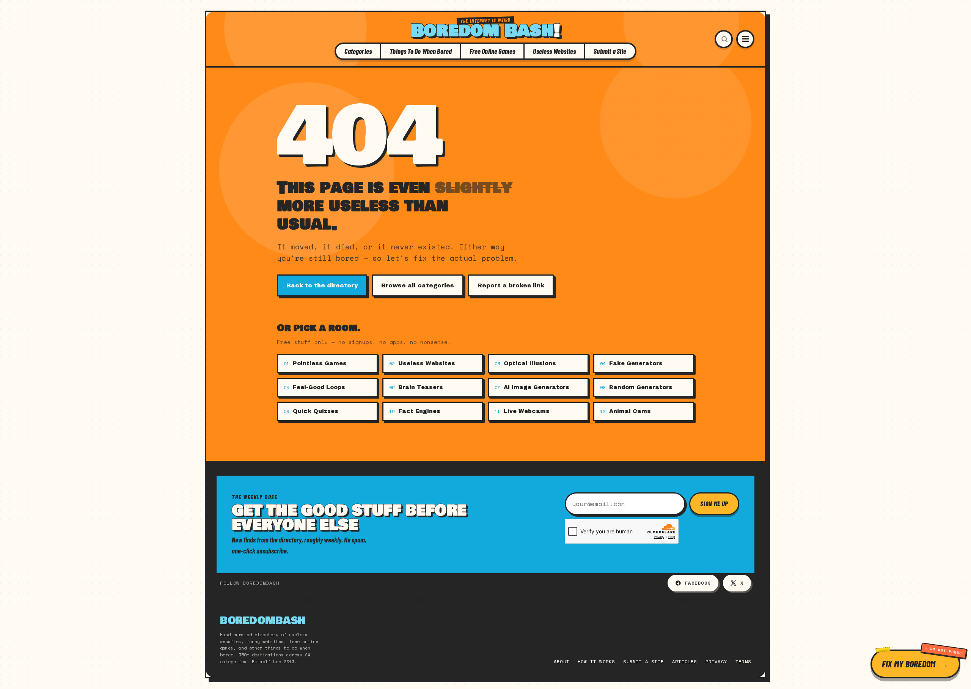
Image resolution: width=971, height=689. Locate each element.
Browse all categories (417, 285)
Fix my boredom (908, 663)
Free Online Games (492, 51)
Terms (743, 661)
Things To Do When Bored (421, 51)
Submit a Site (610, 51)
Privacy (716, 661)
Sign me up (714, 503)
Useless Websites (554, 51)
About (561, 661)
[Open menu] (745, 39)
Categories (358, 51)
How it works (596, 661)
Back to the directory (322, 285)
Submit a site (643, 661)
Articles (684, 661)
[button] (724, 39)
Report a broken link (511, 285)
